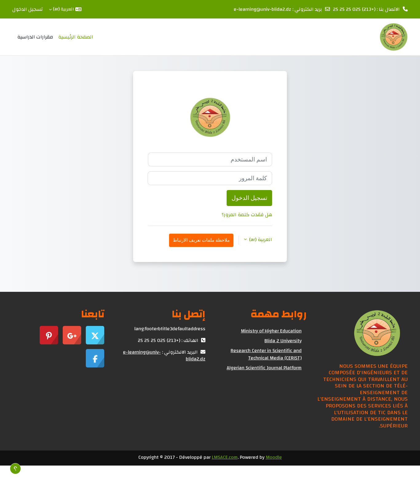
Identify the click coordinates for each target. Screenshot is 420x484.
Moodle (274, 457)
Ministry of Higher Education (271, 330)
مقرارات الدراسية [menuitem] (35, 37)
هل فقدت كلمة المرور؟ (247, 214)
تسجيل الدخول (27, 9)
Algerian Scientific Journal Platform (264, 367)
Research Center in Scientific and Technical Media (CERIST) (266, 354)
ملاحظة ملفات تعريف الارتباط (201, 240)
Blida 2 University (283, 340)
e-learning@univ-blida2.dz (262, 9)
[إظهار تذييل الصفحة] (15, 468)
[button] (65, 9)
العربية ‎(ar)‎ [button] (260, 239)
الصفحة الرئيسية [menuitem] (75, 37)
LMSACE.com (225, 457)
